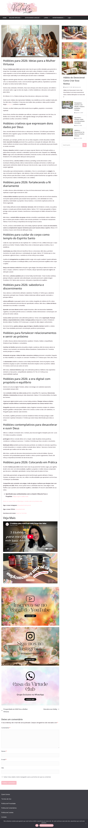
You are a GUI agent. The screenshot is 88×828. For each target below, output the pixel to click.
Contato (4, 817)
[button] (21, 18)
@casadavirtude (20, 509)
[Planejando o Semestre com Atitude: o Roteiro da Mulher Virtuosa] (67, 108)
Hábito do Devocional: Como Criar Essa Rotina (74, 80)
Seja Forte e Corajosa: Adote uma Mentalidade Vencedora (79, 120)
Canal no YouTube (21, 513)
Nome (4, 751)
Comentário (5, 728)
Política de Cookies (7, 812)
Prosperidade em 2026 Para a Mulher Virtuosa (15, 710)
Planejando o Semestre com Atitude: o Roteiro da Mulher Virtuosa (79, 106)
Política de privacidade (46, 825)
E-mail (3, 759)
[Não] (86, 823)
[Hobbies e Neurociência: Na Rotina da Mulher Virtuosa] (67, 134)
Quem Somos (5, 794)
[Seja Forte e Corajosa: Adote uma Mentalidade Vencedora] (67, 121)
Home (4, 18)
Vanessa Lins (78, 87)
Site (2, 768)
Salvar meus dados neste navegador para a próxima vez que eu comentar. (27, 777)
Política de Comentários (9, 808)
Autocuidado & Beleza (32, 18)
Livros (46, 18)
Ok (37, 825)
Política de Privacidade (8, 803)
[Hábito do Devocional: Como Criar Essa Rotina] (74, 67)
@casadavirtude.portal (24, 505)
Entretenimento (58, 18)
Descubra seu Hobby (50, 709)
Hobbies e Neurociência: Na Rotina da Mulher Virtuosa (79, 133)
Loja (69, 18)
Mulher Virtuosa (14, 18)
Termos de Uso (6, 799)
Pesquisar (84, 145)
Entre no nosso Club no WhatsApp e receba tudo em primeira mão (22, 501)
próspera (9, 104)
